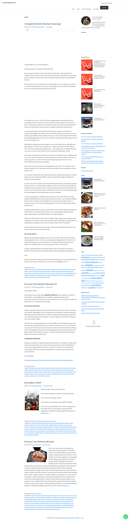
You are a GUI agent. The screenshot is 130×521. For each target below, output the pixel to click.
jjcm (86, 262)
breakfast (96, 255)
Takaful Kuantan (72, 433)
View (82, 285)
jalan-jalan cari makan (88, 259)
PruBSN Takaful (43, 429)
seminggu (41, 503)
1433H (33, 423)
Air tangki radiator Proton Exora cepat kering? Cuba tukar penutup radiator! (93, 152)
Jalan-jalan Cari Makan (36, 421)
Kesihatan (33, 493)
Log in (81, 518)
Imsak (46, 425)
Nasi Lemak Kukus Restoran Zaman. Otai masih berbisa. (99, 224)
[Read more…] (45, 413)
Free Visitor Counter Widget (94, 326)
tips (37, 277)
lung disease (31, 271)
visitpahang (83, 287)
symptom (32, 277)
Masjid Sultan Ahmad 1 (48, 427)
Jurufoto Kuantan (53, 425)
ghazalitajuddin (85, 139)
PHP (103, 275)
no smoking (35, 273)
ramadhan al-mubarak (65, 429)
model (83, 273)
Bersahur (61, 423)
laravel (90, 269)
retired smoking (43, 273)
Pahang (36, 429)
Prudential (50, 429)
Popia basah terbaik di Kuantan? (99, 208)
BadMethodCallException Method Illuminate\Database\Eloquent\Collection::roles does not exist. (100, 63)
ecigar (57, 269)
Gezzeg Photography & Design (95, 257)
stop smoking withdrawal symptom (52, 433)
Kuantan (45, 421)
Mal (82, 156)
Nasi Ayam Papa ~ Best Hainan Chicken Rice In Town (100, 195)
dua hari (71, 495)
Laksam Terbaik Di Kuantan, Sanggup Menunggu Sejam (99, 238)
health (26, 271)
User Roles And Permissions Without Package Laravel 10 (99, 77)
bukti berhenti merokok (57, 495)
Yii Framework (100, 287)
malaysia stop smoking (49, 271)
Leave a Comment (48, 385)
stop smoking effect (68, 273)
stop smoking (58, 273)
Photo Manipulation (98, 275)
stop (53, 273)
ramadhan (56, 429)
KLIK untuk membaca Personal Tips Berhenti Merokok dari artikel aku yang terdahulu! (48, 360)
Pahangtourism (90, 275)
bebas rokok (84, 255)
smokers (49, 273)
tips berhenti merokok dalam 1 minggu (60, 507)
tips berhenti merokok (44, 277)
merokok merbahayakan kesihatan (64, 271)
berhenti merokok (45, 269)
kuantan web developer (93, 267)
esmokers (73, 269)
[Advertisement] (50, 104)
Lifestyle (50, 421)
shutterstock (87, 280)
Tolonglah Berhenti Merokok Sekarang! (42, 23)
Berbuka (47, 423)
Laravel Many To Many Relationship (99, 90)
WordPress (77, 518)
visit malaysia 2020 (88, 285)
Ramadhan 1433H (32, 382)
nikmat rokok (27, 273)
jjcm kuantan (93, 262)
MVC (87, 273)
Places (54, 421)
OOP (95, 273)
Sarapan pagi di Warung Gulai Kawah (99, 119)
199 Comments (47, 444)
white (87, 287)
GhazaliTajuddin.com (9, 3)
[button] (125, 516)
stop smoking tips (39, 275)
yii (96, 287)
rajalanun (82, 278)
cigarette (53, 269)
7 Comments (49, 27)
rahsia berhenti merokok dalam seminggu (49, 501)
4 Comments (49, 287)
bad (32, 269)
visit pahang (96, 285)
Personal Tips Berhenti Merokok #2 (40, 284)
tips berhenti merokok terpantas (51, 509)
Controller (100, 255)
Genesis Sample (59, 518)
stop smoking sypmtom (62, 431)
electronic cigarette (65, 269)
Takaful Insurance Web (87, 170)
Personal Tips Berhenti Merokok (39, 441)
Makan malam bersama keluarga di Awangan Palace (99, 105)
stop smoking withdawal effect (52, 275)
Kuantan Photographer (96, 265)
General (33, 267)
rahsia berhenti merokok (58, 499)
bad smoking (37, 269)
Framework (85, 257)
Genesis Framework (69, 518)
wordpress (92, 287)
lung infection (39, 271)
